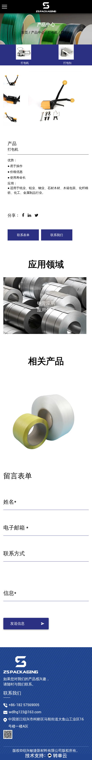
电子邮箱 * (15, 528)
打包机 (53, 32)
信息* (9, 593)
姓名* (9, 502)
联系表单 (23, 235)
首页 (24, 32)
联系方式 (14, 553)
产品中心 (37, 32)
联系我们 (56, 235)
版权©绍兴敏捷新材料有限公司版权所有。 (46, 750)
